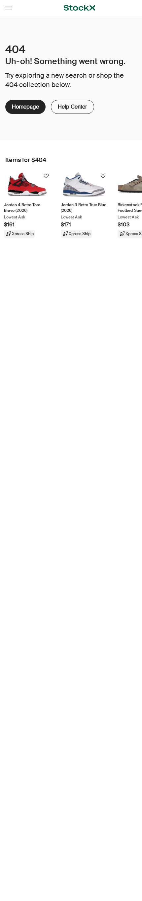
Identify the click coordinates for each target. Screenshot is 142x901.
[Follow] (46, 176)
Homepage (25, 106)
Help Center (72, 105)
